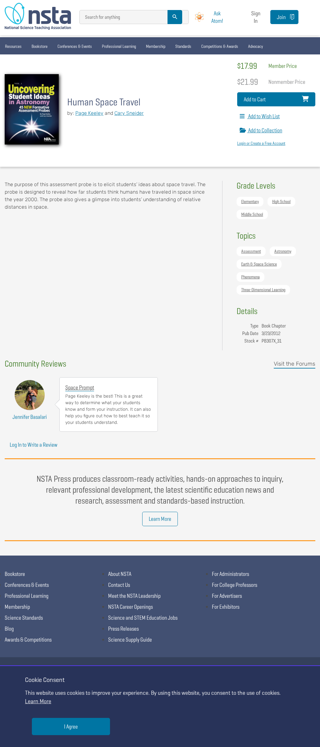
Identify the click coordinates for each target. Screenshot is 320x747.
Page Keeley (89, 113)
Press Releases (123, 628)
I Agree (71, 726)
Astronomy (282, 251)
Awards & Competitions (28, 639)
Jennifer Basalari (29, 416)
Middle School (252, 214)
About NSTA (119, 573)
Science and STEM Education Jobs (143, 617)
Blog (9, 628)
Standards (183, 46)
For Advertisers (227, 595)
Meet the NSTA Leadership (134, 595)
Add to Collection (264, 130)
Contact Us (119, 584)
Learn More (160, 518)
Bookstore (40, 46)
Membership (155, 46)
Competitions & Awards (219, 46)
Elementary (250, 201)
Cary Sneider (129, 113)
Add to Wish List (263, 116)
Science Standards (24, 617)
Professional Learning (119, 46)
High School (281, 201)
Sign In (255, 17)
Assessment (251, 251)
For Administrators (230, 573)
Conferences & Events (75, 46)
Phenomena (250, 277)
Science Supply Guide (130, 639)
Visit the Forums (294, 363)
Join (281, 17)
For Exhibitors (225, 606)
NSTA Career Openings (130, 606)
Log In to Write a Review (34, 444)
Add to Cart (255, 99)
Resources (13, 46)
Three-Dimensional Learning (263, 289)
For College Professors (234, 584)
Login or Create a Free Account (261, 143)
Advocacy (255, 46)
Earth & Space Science (259, 264)
